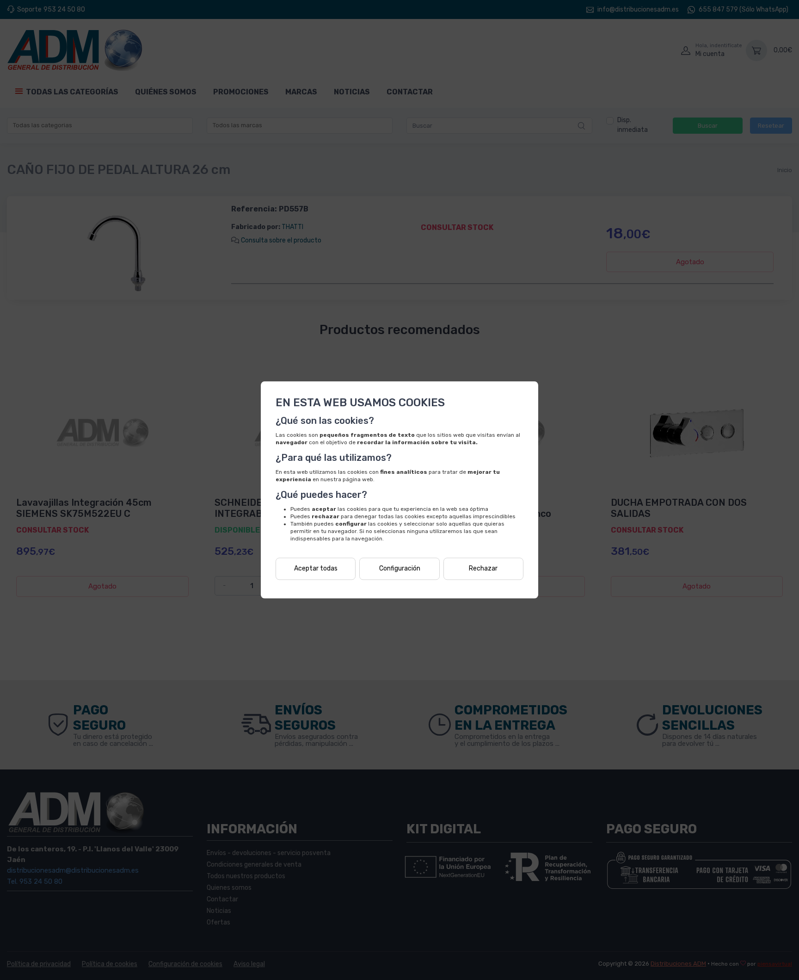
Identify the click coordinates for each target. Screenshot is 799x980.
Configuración (399, 569)
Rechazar (483, 569)
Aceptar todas (316, 569)
